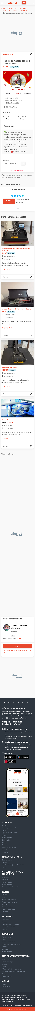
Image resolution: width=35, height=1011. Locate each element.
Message (17, 646)
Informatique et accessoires (10, 924)
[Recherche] (33, 3)
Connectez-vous (9, 201)
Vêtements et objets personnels (12, 873)
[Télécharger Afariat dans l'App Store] (10, 757)
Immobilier (7, 934)
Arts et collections (7, 907)
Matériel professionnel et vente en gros (13, 971)
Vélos (4, 842)
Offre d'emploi (6, 959)
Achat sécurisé (10, 995)
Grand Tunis (7, 10)
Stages (4, 974)
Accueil (3, 8)
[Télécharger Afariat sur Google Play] (23, 757)
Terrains (4, 946)
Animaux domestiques (9, 899)
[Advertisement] (17, 33)
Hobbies (4, 895)
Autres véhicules (7, 837)
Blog (18, 995)
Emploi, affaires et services (17, 8)
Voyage (4, 904)
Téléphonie (5, 919)
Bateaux (4, 835)
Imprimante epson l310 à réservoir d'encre (16, 309)
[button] (4, 703)
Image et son (6, 922)
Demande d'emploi (7, 962)
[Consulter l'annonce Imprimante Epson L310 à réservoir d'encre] (17, 294)
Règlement (5, 997)
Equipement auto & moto (9, 833)
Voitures (4, 825)
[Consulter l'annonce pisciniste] (17, 408)
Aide (3, 995)
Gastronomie (6, 986)
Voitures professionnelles (9, 828)
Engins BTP (5, 850)
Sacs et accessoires (8, 884)
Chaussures (5, 880)
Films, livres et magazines (9, 902)
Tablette (4, 929)
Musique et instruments (9, 909)
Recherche (9, 54)
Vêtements (5, 877)
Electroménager (7, 860)
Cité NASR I (23, 10)
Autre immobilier (7, 951)
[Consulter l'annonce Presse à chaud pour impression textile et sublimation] (17, 234)
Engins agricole (6, 840)
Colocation (5, 949)
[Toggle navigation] (2, 2)
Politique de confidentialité (19, 997)
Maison (4, 939)
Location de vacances (8, 942)
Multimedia (7, 916)
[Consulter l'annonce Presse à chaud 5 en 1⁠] (17, 352)
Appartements (6, 937)
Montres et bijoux (7, 882)
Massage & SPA (7, 976)
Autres (5, 981)
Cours (4, 966)
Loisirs (5, 891)
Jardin (4, 867)
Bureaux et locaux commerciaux (11, 944)
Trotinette (5, 852)
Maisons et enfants (12, 857)
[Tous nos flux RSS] (27, 703)
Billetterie (5, 912)
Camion (4, 845)
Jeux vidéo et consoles (9, 927)
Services (4, 964)
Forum (23, 995)
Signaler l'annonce (18, 170)
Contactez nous (7, 1002)
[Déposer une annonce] (24, 2)
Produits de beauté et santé (10, 887)
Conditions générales (9, 1000)
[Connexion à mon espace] (31, 54)
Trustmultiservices (19, 625)
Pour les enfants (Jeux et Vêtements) (13, 865)
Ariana (15, 10)
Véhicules (7, 822)
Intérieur (4, 862)
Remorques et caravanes (9, 847)
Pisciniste (5, 420)
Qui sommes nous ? (23, 1000)
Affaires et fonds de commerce (11, 969)
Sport (4, 897)
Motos (4, 830)
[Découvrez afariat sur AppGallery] (10, 761)
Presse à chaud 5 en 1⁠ (9, 367)
